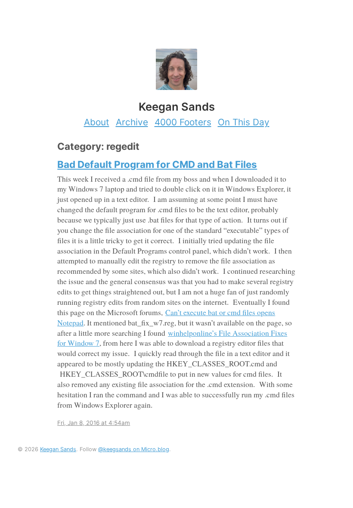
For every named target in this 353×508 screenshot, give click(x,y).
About (96, 122)
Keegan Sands (58, 449)
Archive (132, 122)
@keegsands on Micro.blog (133, 449)
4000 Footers (183, 122)
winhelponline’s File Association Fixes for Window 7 (172, 338)
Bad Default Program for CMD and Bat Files (157, 164)
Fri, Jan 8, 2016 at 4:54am (93, 422)
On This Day (243, 122)
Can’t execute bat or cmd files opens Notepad (166, 317)
